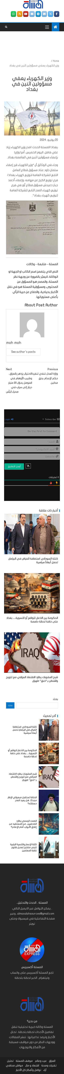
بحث (55, 699)
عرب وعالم (41, 1061)
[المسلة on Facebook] (56, 14)
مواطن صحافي (14, 1065)
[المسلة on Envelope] (44, 14)
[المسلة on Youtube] (25, 14)
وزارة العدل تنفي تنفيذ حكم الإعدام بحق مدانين (45, 376)
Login (8, 419)
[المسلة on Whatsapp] (13, 14)
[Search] (6, 27)
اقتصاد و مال (32, 1065)
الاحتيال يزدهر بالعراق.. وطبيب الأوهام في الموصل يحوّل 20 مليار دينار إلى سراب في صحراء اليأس (19, 380)
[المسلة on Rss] (19, 14)
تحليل (10, 1061)
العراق (52, 1061)
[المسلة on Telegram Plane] (38, 14)
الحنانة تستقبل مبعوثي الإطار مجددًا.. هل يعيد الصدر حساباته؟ (22, 800)
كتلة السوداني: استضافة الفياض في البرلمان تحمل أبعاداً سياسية (25, 730)
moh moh (13, 343)
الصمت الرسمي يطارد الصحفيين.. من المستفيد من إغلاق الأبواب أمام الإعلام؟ (23, 824)
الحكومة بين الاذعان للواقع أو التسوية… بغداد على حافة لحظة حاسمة (22, 753)
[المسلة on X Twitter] (50, 14)
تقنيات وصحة (48, 1065)
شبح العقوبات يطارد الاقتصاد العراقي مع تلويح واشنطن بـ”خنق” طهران (23, 777)
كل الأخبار (21, 1070)
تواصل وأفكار (33, 1070)
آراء (44, 1070)
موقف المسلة (24, 1061)
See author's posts (23, 351)
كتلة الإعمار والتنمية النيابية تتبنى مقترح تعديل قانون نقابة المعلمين (23, 847)
